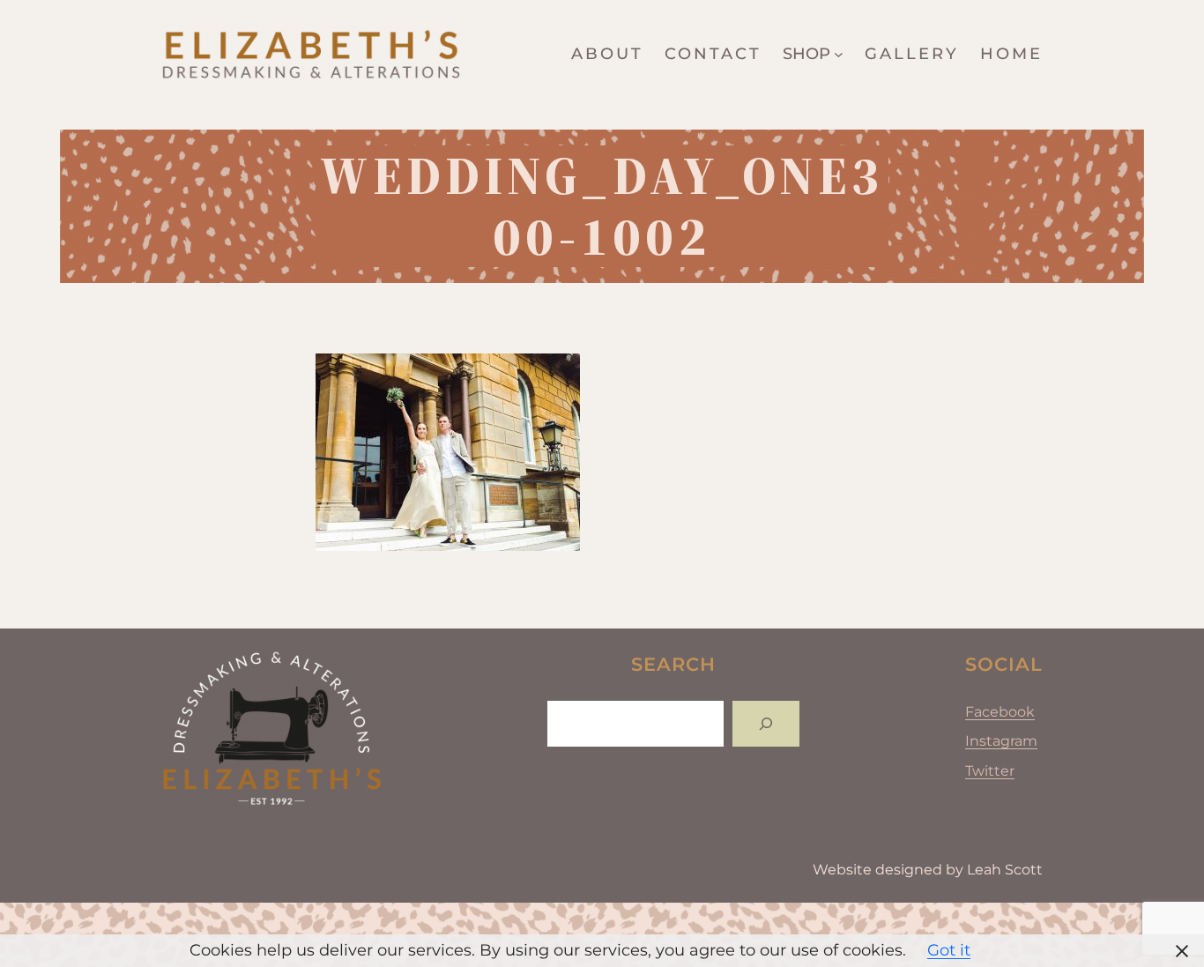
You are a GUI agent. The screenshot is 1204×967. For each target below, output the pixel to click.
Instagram (1001, 741)
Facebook (1000, 711)
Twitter (989, 770)
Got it (948, 950)
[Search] (765, 724)
